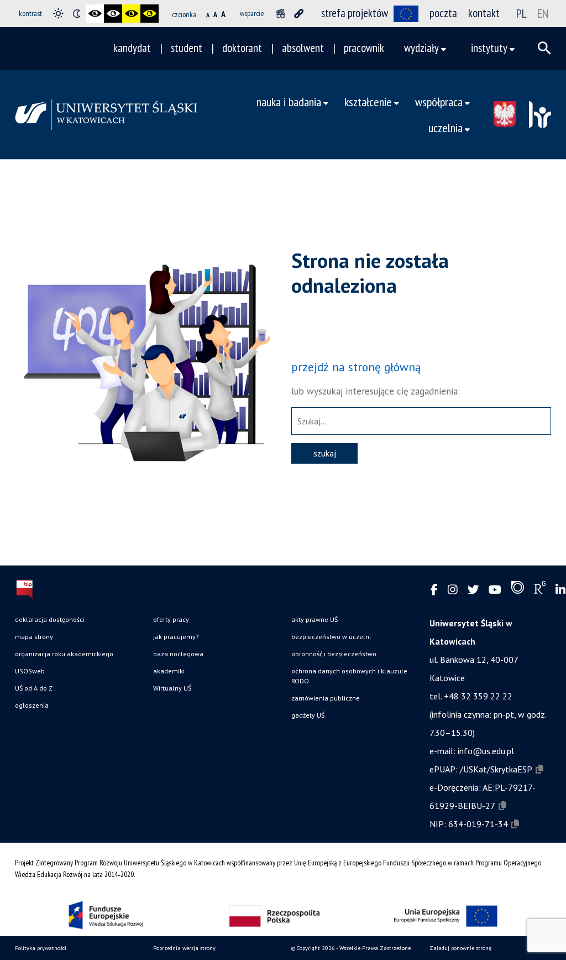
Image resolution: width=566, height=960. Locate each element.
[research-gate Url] (540, 590)
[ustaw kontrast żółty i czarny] (149, 13)
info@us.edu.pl (486, 750)
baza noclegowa (178, 654)
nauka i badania (288, 102)
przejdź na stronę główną (356, 367)
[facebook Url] (434, 590)
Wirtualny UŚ (172, 688)
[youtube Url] (495, 590)
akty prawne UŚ (314, 619)
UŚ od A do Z (34, 688)
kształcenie (368, 102)
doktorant (242, 47)
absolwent (303, 47)
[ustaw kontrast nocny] (76, 13)
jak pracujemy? (176, 636)
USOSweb (30, 671)
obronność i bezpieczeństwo (333, 654)
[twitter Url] (473, 590)
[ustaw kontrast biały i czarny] (113, 13)
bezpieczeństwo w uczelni (331, 636)
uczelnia (445, 128)
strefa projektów (354, 13)
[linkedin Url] (560, 590)
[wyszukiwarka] (544, 48)
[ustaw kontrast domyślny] (58, 13)
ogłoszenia (32, 705)
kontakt (484, 13)
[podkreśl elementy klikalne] (299, 13)
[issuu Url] (517, 590)
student (186, 47)
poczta (443, 13)
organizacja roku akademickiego (64, 654)
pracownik (364, 47)
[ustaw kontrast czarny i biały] (95, 13)
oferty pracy (171, 619)
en (542, 13)
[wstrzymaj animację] (280, 13)
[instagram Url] (453, 590)
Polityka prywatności (40, 948)
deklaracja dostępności (50, 619)
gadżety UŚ (307, 715)
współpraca (439, 102)
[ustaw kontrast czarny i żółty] (131, 13)
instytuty (489, 47)
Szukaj (324, 453)
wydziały (421, 47)
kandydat (132, 47)
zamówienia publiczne (325, 698)
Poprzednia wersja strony (184, 948)
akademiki (169, 671)
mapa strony (34, 636)
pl (521, 13)
